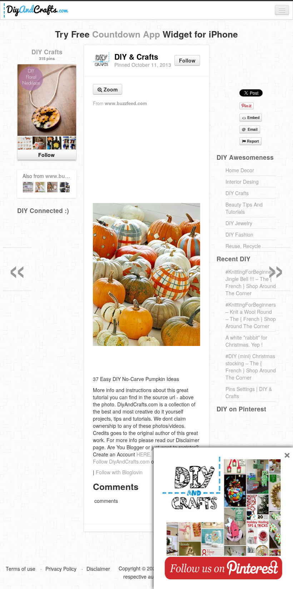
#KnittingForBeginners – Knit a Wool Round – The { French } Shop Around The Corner (250, 315)
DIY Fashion (239, 234)
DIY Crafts (47, 51)
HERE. (144, 454)
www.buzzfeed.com (126, 103)
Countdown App (126, 34)
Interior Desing (242, 181)
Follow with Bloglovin (119, 472)
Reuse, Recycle (243, 245)
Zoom (110, 89)
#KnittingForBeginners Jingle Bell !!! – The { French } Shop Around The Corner (250, 282)
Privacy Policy (60, 568)
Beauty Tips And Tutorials (244, 208)
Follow (187, 60)
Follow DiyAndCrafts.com (121, 461)
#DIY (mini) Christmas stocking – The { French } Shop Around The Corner (250, 366)
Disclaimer (98, 568)
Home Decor (239, 170)
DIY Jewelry (238, 223)
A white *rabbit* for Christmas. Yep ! (246, 341)
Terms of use (20, 568)
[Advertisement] (146, 155)
